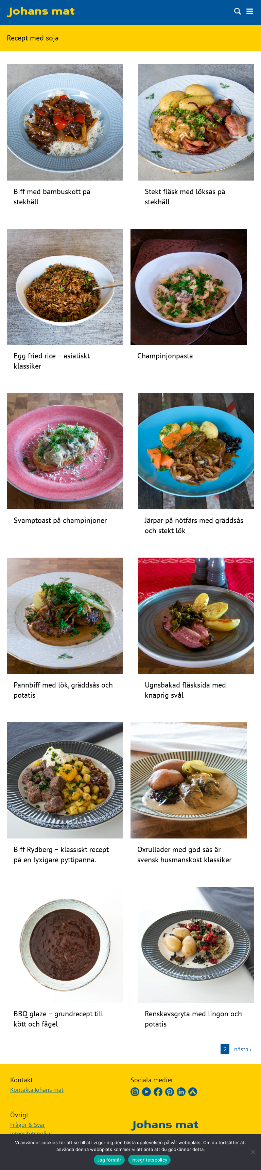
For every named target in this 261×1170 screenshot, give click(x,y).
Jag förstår (109, 1160)
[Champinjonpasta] (188, 343)
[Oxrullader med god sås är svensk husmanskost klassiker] (188, 836)
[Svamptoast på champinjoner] (65, 507)
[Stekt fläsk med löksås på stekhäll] (196, 178)
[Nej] (252, 1152)
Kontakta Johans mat (37, 1089)
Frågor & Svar (27, 1125)
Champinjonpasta (165, 355)
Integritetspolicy (149, 1160)
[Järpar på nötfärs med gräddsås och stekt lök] (196, 507)
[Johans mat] (41, 15)
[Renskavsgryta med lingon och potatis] (196, 1001)
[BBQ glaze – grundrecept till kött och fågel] (65, 1001)
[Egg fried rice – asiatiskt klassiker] (65, 343)
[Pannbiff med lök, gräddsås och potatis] (65, 672)
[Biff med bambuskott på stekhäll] (65, 178)
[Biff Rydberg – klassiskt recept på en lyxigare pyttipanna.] (65, 836)
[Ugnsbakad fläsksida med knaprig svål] (196, 672)
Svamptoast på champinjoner (60, 520)
